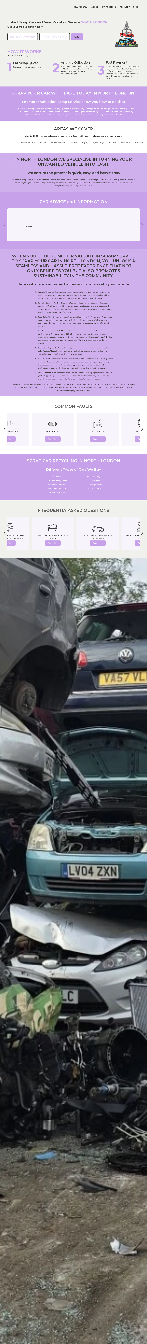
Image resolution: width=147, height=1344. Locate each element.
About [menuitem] (95, 7)
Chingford (133, 142)
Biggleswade (37, 142)
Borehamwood (17, 142)
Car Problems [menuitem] (109, 7)
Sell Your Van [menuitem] (81, 7)
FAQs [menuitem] (135, 7)
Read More (119, 234)
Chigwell (118, 142)
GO (76, 36)
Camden (70, 142)
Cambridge (55, 142)
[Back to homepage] (16, 14)
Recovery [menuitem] (125, 7)
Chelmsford (86, 142)
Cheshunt (103, 142)
